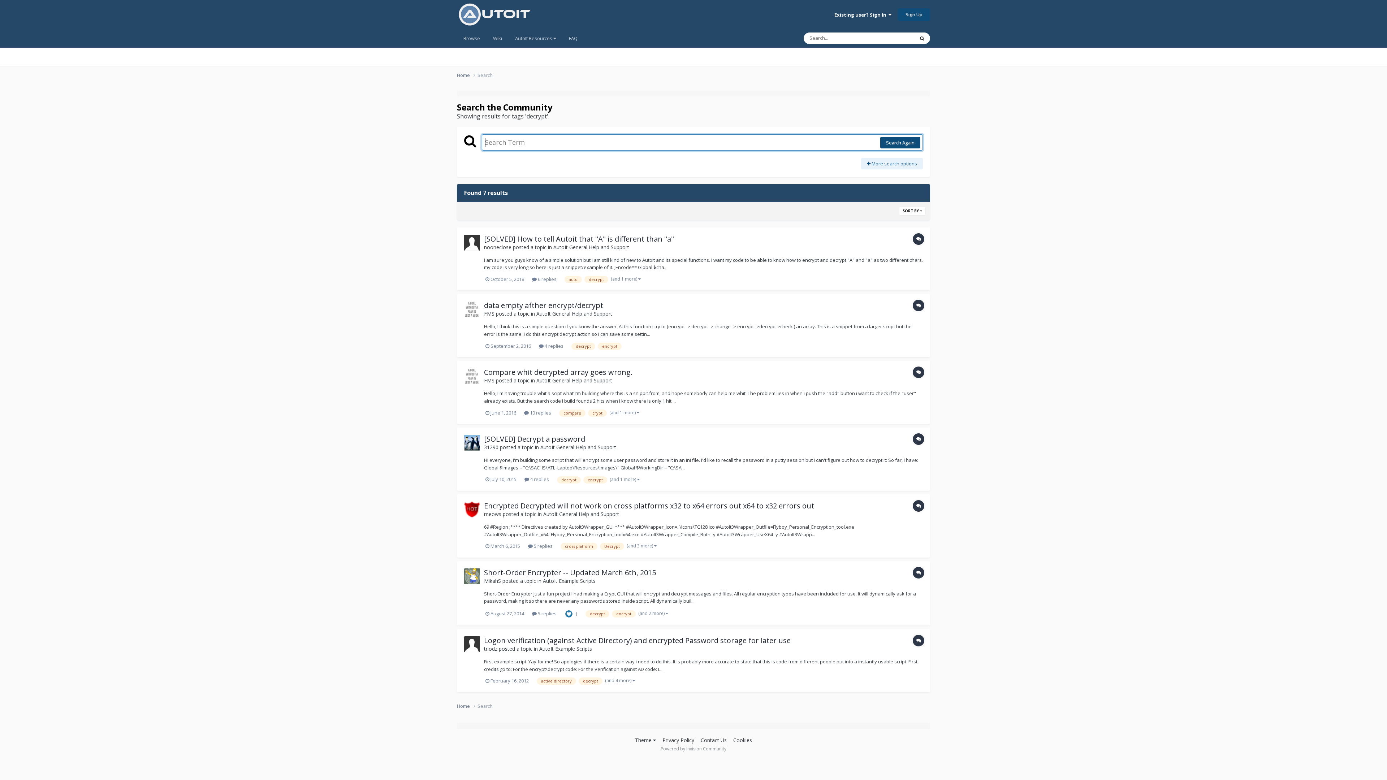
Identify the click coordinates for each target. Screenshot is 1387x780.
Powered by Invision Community (693, 749)
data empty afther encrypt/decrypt (543, 305)
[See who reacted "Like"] (569, 613)
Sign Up (914, 14)
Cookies (742, 740)
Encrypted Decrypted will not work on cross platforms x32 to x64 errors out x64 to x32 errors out (649, 506)
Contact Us (714, 740)
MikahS (492, 580)
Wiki (497, 38)
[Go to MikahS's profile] (472, 576)
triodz (490, 648)
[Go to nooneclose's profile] (472, 243)
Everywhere (892, 38)
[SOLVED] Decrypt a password (534, 439)
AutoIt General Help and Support (591, 247)
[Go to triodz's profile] (472, 644)
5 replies (543, 546)
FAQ (573, 38)
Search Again (900, 142)
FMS (489, 313)
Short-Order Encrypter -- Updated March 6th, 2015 (570, 572)
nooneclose (497, 247)
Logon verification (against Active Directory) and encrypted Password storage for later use (637, 640)
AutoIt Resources (534, 38)
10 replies (540, 413)
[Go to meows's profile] (472, 509)
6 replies (547, 279)
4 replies (553, 346)
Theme (644, 740)
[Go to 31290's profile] (472, 443)
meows (492, 514)
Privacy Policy (678, 740)
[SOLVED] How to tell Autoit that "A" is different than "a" (579, 239)
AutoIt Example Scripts (569, 580)
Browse (471, 38)
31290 (491, 447)
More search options (893, 163)
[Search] (922, 38)
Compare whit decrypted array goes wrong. (558, 372)
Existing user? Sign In (861, 15)
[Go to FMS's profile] (472, 309)
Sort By (911, 210)
